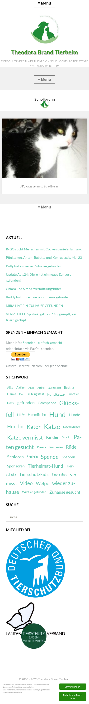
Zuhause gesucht (64, 492)
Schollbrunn (51, 186)
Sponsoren (16, 466)
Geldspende (47, 403)
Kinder (52, 437)
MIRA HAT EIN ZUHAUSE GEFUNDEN (34, 306)
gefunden (26, 402)
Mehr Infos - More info (72, 697)
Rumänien (56, 447)
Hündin (15, 426)
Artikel (41, 387)
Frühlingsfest (35, 394)
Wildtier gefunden (34, 492)
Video (26, 483)
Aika (10, 387)
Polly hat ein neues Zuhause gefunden (33, 266)
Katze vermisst (34, 186)
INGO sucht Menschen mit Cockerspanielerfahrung (43, 249)
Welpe (42, 483)
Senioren (15, 456)
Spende (50, 457)
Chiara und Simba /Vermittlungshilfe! (33, 289)
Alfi (22, 186)
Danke (11, 394)
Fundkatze (56, 394)
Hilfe (21, 414)
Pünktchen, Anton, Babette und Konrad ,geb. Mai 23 (44, 257)
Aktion (20, 387)
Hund (57, 414)
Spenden (68, 457)
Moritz (66, 437)
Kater (34, 426)
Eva (21, 394)
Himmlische (37, 414)
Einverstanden (72, 686)
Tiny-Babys (59, 474)
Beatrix (69, 387)
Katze (52, 426)
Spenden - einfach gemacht (42, 343)
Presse (41, 447)
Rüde (71, 447)
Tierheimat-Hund (45, 466)
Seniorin (32, 457)
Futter (10, 402)
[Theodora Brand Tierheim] (44, 29)
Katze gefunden (72, 426)
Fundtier (73, 394)
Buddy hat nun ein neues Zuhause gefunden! (38, 297)
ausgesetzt (54, 387)
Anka (31, 387)
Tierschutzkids (33, 474)
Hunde (74, 414)
